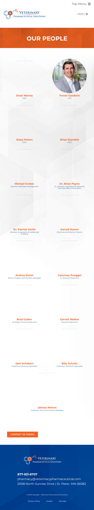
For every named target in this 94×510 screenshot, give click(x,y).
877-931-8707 (27, 474)
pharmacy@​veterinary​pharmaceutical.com (49, 479)
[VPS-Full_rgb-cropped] (24, 10)
